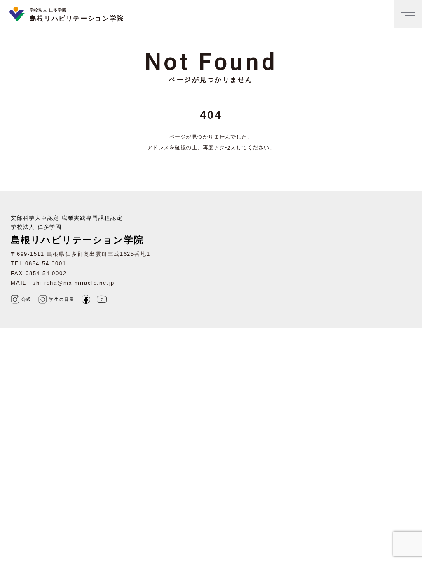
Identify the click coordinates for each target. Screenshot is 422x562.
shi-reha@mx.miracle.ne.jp (74, 283)
